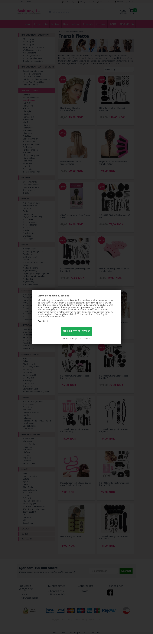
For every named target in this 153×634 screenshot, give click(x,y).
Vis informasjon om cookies (76, 338)
